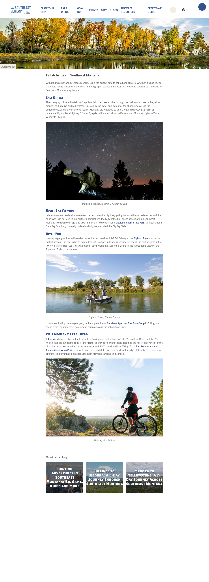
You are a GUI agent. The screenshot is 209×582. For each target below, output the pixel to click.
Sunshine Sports (116, 323)
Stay (104, 9)
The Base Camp (136, 323)
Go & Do (80, 10)
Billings (50, 338)
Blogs (114, 9)
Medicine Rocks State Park (130, 222)
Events (93, 9)
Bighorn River (141, 238)
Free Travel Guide (155, 10)
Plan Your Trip (47, 10)
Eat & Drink (65, 10)
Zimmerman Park (63, 349)
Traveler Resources (128, 10)
